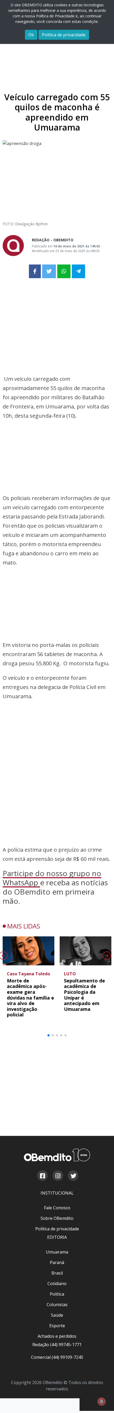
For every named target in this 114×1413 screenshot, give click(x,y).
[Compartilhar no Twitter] (49, 271)
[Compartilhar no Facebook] (35, 271)
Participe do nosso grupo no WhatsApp (52, 877)
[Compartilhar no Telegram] (78, 271)
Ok (31, 35)
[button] (48, 1035)
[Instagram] (57, 1176)
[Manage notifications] (101, 1401)
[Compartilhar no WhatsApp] (64, 271)
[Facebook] (42, 1176)
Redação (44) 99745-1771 (57, 1344)
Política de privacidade (64, 35)
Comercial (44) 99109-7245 (57, 1357)
